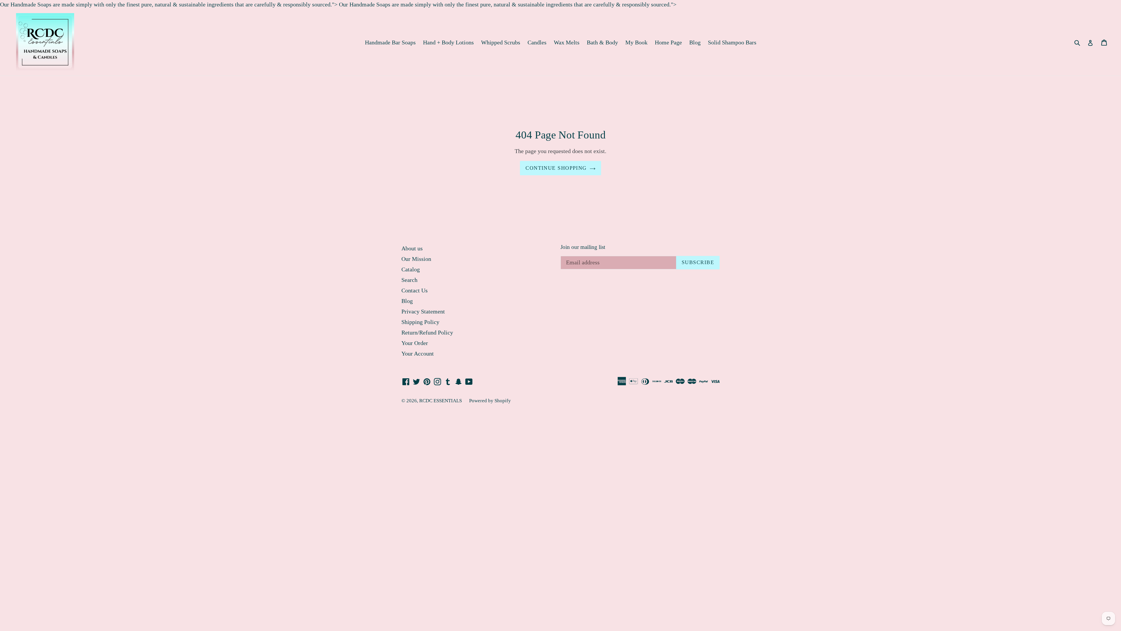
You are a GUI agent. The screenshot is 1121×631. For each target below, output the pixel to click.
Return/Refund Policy (427, 332)
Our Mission (416, 259)
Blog (695, 42)
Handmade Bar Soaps (390, 42)
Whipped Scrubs (500, 42)
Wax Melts (566, 42)
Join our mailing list (582, 247)
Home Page (668, 42)
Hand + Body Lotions (448, 42)
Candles (537, 42)
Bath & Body (602, 42)
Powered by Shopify (490, 400)
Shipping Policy (420, 322)
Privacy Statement (423, 311)
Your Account (417, 353)
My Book (636, 42)
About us (412, 248)
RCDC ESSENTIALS (440, 400)
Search (409, 280)
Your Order (414, 343)
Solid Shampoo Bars (732, 42)
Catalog (410, 269)
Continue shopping (555, 168)
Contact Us (414, 290)
